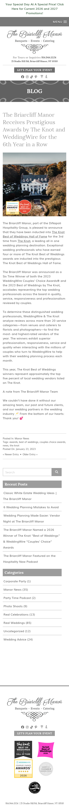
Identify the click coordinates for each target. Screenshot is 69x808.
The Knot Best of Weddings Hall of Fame (34, 234)
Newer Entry (12, 454)
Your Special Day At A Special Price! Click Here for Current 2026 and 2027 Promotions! (35, 8)
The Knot (24, 240)
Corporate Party (14, 581)
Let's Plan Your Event (34, 70)
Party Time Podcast (17, 597)
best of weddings (28, 442)
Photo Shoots (13, 606)
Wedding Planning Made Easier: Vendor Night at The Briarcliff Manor (31, 518)
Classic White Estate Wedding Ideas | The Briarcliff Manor (30, 496)
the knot (14, 445)
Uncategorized (13, 631)
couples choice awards (52, 442)
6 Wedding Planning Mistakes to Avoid (31, 507)
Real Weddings (14, 622)
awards (13, 442)
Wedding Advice (14, 639)
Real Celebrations (16, 614)
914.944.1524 (48, 57)
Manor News (22, 438)
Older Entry (29, 454)
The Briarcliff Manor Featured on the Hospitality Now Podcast (29, 558)
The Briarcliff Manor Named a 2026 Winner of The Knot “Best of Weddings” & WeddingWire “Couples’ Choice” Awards (31, 538)
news (5, 445)
